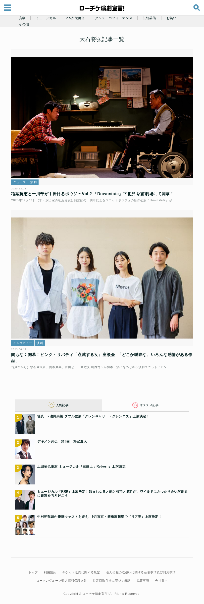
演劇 (22, 18)
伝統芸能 (149, 18)
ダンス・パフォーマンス (114, 18)
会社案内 (161, 580)
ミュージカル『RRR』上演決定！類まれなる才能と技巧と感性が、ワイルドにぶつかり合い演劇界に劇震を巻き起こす (112, 493)
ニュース (19, 182)
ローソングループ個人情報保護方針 (61, 580)
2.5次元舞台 (75, 18)
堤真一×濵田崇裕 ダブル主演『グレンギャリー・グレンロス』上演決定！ (93, 416)
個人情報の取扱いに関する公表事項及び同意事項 (141, 572)
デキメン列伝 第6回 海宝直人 (62, 441)
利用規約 (50, 572)
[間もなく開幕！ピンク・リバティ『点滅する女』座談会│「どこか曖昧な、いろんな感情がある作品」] (102, 278)
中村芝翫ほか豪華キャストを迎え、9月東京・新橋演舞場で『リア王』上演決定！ (99, 516)
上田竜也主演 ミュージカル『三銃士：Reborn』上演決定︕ (83, 466)
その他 (24, 24)
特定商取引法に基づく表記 (112, 580)
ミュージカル (46, 18)
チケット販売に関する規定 (81, 572)
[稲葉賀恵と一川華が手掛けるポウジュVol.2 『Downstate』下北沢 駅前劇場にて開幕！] (102, 117)
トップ (33, 572)
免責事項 (143, 580)
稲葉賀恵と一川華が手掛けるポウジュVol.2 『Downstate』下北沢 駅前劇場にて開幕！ (92, 194)
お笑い (171, 18)
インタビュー (22, 343)
